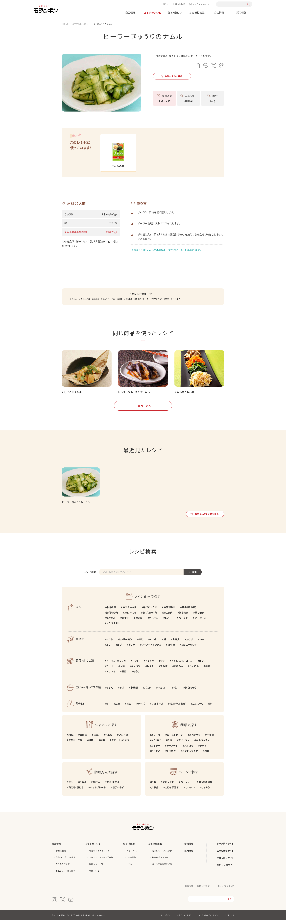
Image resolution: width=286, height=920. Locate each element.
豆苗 (124, 671)
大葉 (122, 666)
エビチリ (155, 745)
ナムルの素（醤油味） (89, 299)
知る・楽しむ (175, 12)
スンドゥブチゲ (190, 750)
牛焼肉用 (111, 607)
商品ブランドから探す (65, 870)
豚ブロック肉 (150, 612)
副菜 (120, 299)
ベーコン (183, 617)
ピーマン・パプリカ (116, 660)
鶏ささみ (110, 617)
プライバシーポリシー (185, 915)
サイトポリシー (166, 915)
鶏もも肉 (184, 612)
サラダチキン (113, 623)
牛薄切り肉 (169, 607)
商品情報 (130, 12)
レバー (168, 617)
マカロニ (162, 687)
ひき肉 (139, 617)
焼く (71, 782)
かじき (189, 639)
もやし (136, 671)
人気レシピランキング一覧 (101, 857)
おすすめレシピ (152, 12)
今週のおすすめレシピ (99, 850)
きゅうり (106, 299)
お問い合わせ (179, 4)
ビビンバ (155, 750)
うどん (109, 687)
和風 (71, 734)
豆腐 (117, 703)
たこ (108, 644)
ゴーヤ (109, 666)
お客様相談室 (197, 12)
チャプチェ (172, 745)
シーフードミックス (151, 644)
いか (201, 639)
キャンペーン (132, 850)
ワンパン (190, 787)
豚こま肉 (168, 612)
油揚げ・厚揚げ (178, 703)
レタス (150, 666)
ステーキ (155, 734)
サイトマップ (229, 915)
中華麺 (134, 687)
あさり (131, 644)
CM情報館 (131, 857)
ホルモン (153, 617)
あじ (141, 639)
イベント (130, 863)
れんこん (194, 666)
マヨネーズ (157, 703)
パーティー (186, 782)
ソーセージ (200, 617)
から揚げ (156, 740)
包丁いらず (157, 299)
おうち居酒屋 (206, 782)
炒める (82, 782)
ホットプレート (98, 787)
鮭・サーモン (125, 639)
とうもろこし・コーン (182, 660)
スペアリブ (194, 734)
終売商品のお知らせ (161, 857)
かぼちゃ (178, 666)
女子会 (154, 787)
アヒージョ (184, 740)
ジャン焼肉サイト (225, 843)
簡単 (167, 299)
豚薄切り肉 (112, 612)
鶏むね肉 (200, 612)
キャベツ (135, 666)
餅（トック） (190, 687)
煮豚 (169, 740)
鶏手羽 (125, 617)
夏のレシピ (168, 782)
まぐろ (109, 639)
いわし (153, 639)
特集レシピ (94, 870)
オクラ (202, 660)
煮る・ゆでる (112, 782)
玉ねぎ (163, 666)
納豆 (129, 703)
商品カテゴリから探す (65, 857)
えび (119, 644)
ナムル (74, 299)
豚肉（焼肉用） (189, 607)
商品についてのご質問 (162, 850)
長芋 (207, 666)
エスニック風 (75, 740)
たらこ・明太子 (188, 644)
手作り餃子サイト (225, 857)
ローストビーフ (175, 734)
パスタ (147, 687)
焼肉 (91, 740)
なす (162, 660)
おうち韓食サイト (225, 850)
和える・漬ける (141, 299)
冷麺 (206, 750)
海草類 (171, 644)
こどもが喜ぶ (172, 787)
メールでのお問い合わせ (163, 863)
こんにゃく (197, 703)
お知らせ (165, 4)
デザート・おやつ (120, 740)
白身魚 (176, 639)
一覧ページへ (143, 405)
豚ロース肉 (130, 612)
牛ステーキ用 (130, 607)
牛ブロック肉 (150, 607)
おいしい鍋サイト (225, 864)
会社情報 (219, 12)
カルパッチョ (202, 740)
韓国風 (129, 299)
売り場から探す (63, 863)
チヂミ (203, 745)
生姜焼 (210, 734)
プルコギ (188, 745)
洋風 (96, 734)
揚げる (96, 782)
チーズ (141, 703)
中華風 (108, 734)
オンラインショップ (201, 4)
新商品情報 (61, 850)
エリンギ (110, 671)
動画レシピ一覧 (96, 863)
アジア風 (123, 734)
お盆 (153, 782)
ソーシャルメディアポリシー (209, 915)
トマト (135, 660)
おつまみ (176, 299)
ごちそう (205, 787)
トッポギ (171, 750)
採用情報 (241, 12)
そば (121, 687)
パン (176, 687)
